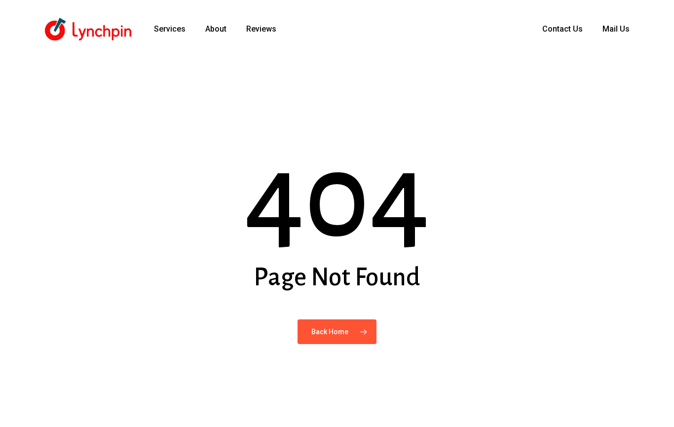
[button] (655, 5)
